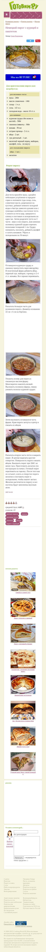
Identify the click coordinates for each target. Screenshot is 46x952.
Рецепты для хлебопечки (13, 902)
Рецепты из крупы (29, 887)
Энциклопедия (28, 902)
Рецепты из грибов (29, 889)
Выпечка (7, 881)
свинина (9, 520)
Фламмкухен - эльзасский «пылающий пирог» (23, 670)
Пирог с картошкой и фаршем (23, 644)
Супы (6, 885)
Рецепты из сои (9, 900)
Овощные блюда (29, 879)
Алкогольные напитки (11, 898)
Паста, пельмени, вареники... (29, 882)
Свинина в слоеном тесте (23, 592)
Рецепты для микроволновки (9, 905)
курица (24, 514)
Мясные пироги (12, 514)
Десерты (26, 885)
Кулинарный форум (30, 898)
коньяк (19, 520)
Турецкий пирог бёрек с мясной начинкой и (23, 773)
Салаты (6, 879)
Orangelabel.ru (9, 924)
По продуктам (9, 910)
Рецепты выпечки (26, 21)
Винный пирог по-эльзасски (23, 695)
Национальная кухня (11, 908)
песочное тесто (12, 517)
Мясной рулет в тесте (23, 747)
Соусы (25, 891)
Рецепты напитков (29, 893)
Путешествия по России (31, 908)
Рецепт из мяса (9, 883)
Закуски (7, 889)
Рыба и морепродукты (12, 887)
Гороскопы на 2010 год (31, 906)
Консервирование (10, 891)
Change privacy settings (23, 926)
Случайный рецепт (11, 912)
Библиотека (27, 900)
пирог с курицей (12, 523)
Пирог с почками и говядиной (23, 618)
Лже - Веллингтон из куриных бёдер (23, 721)
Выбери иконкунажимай (9, 842)
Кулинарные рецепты (12, 21)
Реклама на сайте (29, 904)
